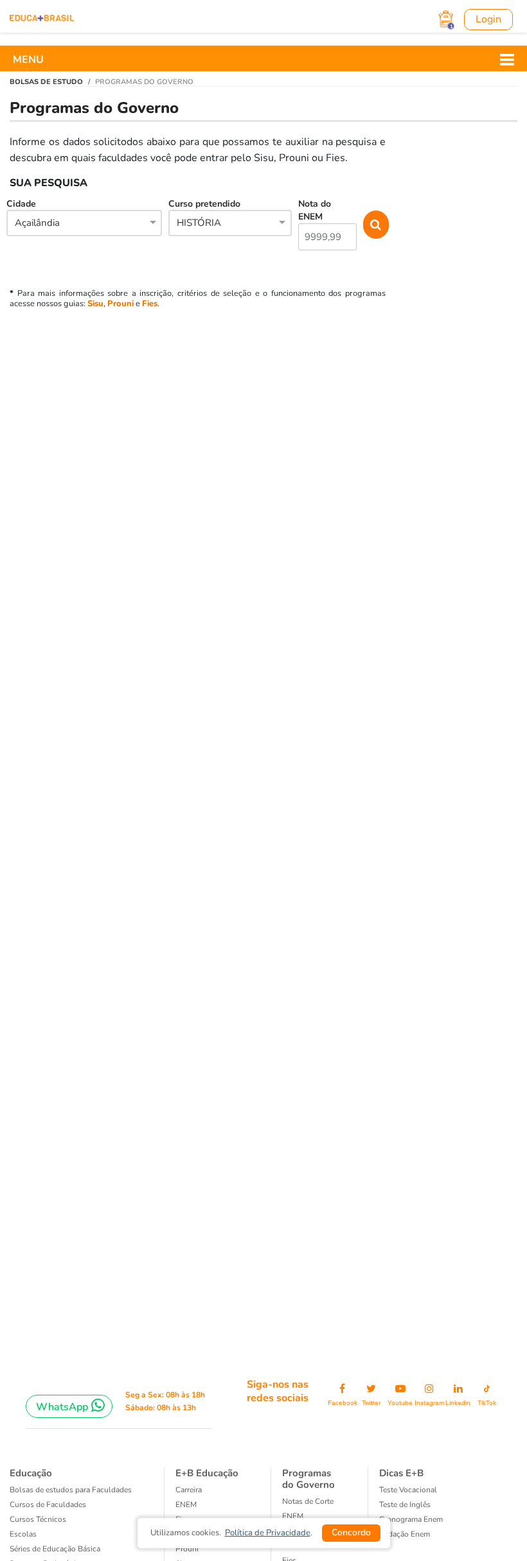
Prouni (120, 303)
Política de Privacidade (267, 1533)
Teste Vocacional (408, 1490)
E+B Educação (206, 1473)
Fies (149, 303)
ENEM (186, 1504)
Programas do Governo (308, 1479)
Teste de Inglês (405, 1504)
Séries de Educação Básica (55, 1549)
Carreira (188, 1490)
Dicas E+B (401, 1473)
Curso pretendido (204, 213)
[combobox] (84, 224)
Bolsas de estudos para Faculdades (71, 1490)
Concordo (351, 1532)
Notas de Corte (308, 1501)
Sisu (95, 303)
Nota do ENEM (314, 210)
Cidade (33, 213)
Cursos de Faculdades (48, 1504)
